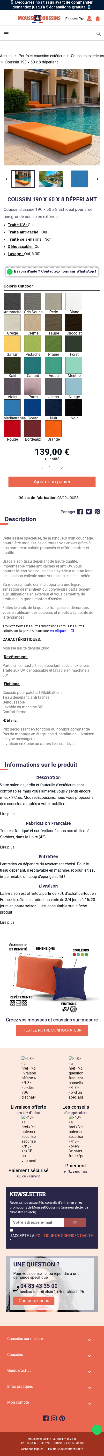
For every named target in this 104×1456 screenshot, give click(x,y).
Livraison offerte (28, 1107)
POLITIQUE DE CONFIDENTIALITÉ (64, 1235)
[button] (52, 287)
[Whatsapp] (97, 1430)
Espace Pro (74, 19)
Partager (80, 511)
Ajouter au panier (52, 482)
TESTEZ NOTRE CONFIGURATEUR (52, 1030)
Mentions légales (32, 1449)
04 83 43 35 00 (39, 1286)
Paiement (75, 1166)
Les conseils (75, 1107)
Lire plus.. (8, 814)
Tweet (89, 511)
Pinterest (97, 511)
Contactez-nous (34, 1300)
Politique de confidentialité (65, 1449)
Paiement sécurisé (28, 1170)
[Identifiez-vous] (89, 20)
